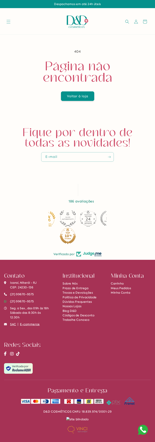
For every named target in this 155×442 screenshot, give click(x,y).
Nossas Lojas (72, 306)
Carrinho (117, 283)
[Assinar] (109, 157)
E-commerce (30, 324)
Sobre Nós (70, 283)
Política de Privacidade (80, 297)
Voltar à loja (77, 96)
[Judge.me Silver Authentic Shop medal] (68, 218)
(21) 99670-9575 (22, 301)
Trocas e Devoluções (78, 292)
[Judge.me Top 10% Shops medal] (68, 236)
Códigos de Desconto (78, 315)
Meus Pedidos (121, 288)
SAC (13, 324)
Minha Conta (120, 292)
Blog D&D (70, 311)
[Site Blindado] (77, 419)
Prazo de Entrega (76, 288)
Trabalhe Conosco (76, 320)
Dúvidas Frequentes (77, 302)
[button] (8, 21)
